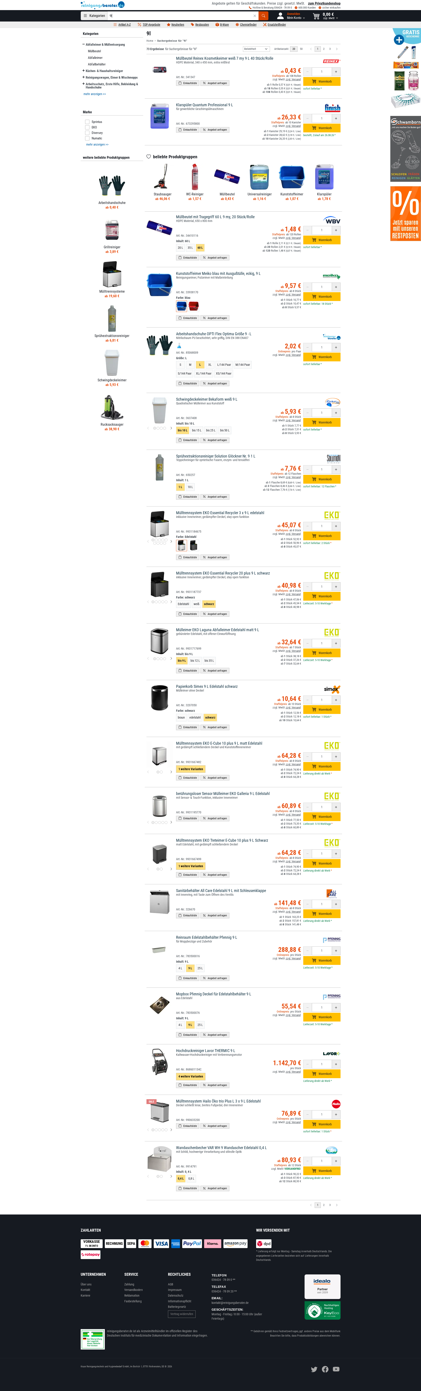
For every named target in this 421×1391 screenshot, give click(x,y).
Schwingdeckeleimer (111, 380)
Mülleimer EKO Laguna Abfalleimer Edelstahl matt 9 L (217, 629)
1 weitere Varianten (190, 769)
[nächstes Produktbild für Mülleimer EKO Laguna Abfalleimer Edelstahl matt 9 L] (171, 658)
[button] (290, 15)
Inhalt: (183, 241)
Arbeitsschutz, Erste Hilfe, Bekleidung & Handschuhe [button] (112, 85)
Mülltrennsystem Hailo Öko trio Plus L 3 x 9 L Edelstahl (218, 1101)
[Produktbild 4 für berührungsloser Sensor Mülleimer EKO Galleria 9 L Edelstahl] (162, 822)
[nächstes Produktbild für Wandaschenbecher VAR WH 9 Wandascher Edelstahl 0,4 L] (171, 1176)
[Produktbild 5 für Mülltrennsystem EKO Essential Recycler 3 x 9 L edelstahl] (166, 540)
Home (149, 40)
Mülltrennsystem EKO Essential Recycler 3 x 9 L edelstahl (220, 512)
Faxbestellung (133, 1301)
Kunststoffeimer (291, 194)
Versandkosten (133, 1290)
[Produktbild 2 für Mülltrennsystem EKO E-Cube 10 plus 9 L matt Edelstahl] (161, 772)
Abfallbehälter (96, 64)
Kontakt (85, 1290)
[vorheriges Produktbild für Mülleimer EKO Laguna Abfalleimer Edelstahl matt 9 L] (148, 658)
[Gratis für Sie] (405, 70)
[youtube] (336, 1369)
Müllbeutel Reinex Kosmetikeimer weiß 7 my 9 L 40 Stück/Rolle (224, 58)
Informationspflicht (179, 1301)
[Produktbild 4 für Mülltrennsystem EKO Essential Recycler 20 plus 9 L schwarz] (162, 601)
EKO (94, 127)
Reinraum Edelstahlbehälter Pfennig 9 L (206, 937)
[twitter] (314, 1369)
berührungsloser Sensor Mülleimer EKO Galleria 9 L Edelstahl (223, 793)
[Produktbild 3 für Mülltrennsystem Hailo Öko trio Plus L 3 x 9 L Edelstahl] (159, 1129)
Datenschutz (175, 1295)
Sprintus (97, 122)
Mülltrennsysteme (112, 291)
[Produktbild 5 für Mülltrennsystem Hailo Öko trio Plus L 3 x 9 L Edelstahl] (166, 1129)
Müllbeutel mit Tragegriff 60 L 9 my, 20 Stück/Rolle (215, 216)
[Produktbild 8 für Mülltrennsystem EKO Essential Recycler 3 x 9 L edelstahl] (161, 543)
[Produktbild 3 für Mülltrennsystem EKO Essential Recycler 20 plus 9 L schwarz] (159, 601)
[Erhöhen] (336, 71)
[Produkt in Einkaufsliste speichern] (187, 83)
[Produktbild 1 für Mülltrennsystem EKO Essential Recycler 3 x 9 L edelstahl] (153, 540)
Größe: (181, 358)
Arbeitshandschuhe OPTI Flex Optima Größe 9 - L (214, 334)
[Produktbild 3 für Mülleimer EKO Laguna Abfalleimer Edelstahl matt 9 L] (161, 658)
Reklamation (132, 1295)
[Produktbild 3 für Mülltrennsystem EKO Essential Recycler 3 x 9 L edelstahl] (159, 540)
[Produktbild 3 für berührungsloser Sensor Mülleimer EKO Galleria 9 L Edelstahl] (159, 822)
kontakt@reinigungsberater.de (230, 1303)
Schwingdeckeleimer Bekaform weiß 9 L (206, 399)
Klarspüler (324, 194)
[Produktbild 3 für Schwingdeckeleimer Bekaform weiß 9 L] (161, 428)
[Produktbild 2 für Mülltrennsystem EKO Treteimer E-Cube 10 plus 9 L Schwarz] (161, 869)
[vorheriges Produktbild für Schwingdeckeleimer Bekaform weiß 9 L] (148, 428)
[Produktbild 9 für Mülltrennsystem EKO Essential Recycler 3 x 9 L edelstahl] (164, 543)
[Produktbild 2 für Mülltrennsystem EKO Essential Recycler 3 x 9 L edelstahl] (156, 540)
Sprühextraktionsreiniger (112, 336)
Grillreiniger (111, 247)
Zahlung (129, 1284)
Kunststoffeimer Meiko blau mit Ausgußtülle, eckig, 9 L (218, 273)
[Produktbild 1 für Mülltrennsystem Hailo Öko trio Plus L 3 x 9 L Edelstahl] (153, 1129)
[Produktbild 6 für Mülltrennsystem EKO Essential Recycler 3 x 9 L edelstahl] (154, 543)
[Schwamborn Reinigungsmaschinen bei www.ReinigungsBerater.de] (405, 149)
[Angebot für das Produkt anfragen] (214, 83)
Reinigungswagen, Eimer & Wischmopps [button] (111, 77)
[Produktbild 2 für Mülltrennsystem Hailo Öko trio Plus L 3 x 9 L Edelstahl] (156, 1129)
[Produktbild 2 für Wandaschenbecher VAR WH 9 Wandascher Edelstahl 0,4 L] (161, 1176)
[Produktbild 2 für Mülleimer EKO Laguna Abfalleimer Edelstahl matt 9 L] (158, 658)
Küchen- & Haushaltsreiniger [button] (104, 71)
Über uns (86, 1284)
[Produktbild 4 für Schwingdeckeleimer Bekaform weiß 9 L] (164, 428)
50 (301, 48)
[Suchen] (263, 15)
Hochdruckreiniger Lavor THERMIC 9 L (205, 1050)
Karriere (86, 1295)
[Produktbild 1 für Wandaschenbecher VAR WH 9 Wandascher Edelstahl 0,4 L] (158, 1176)
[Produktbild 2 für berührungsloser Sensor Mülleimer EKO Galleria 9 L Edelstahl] (156, 822)
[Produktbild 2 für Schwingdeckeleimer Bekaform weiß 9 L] (158, 428)
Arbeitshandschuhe (111, 203)
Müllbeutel (94, 51)
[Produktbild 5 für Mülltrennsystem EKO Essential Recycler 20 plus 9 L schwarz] (166, 601)
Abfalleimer (95, 58)
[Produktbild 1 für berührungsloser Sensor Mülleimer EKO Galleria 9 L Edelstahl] (153, 822)
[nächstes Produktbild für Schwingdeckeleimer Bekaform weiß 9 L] (171, 428)
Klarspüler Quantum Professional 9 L (204, 105)
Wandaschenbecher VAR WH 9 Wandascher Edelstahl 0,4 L (221, 1147)
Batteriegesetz (177, 1306)
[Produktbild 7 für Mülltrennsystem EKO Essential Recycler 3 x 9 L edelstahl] (158, 543)
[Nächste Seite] (337, 49)
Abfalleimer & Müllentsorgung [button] (105, 45)
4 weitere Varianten (190, 1076)
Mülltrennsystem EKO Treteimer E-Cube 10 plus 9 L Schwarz (222, 840)
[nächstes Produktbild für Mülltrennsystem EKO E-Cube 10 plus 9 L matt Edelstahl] (171, 772)
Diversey (97, 133)
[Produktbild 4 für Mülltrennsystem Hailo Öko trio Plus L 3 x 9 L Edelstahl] (162, 1129)
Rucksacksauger (111, 424)
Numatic (97, 138)
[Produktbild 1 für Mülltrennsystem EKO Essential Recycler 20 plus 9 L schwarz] (153, 601)
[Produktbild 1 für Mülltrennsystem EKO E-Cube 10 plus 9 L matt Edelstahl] (158, 772)
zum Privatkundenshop (324, 3)
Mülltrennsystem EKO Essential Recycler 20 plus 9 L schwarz (223, 573)
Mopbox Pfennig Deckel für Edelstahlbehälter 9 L (213, 994)
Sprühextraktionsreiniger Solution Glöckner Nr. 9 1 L (215, 456)
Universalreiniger (260, 194)
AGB (170, 1284)
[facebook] (325, 1369)
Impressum (175, 1290)
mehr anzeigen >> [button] (94, 94)
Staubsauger (162, 194)
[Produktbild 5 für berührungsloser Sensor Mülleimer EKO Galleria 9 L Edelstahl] (166, 822)
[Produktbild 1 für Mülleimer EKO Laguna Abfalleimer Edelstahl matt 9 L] (154, 658)
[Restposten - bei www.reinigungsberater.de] (405, 213)
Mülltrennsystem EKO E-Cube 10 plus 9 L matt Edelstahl (219, 743)
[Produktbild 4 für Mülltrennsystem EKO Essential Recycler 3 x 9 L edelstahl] (162, 540)
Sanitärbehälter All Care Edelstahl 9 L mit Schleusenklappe (221, 890)
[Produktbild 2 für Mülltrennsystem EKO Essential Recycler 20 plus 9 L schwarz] (156, 601)
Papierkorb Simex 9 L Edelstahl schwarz (207, 686)
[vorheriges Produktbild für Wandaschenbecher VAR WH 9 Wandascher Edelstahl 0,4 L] (148, 1176)
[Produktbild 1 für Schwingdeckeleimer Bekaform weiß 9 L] (154, 428)
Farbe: (183, 297)
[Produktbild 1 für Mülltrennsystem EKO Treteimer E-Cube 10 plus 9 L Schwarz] (158, 869)
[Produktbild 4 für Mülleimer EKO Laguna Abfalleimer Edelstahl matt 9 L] (164, 658)
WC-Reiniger (194, 194)
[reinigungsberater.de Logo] (103, 5)
